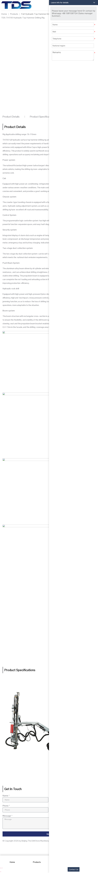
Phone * (6, 806)
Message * (7, 816)
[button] (73, 2)
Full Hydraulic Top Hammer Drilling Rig (38, 14)
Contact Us (73, 869)
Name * (6, 796)
